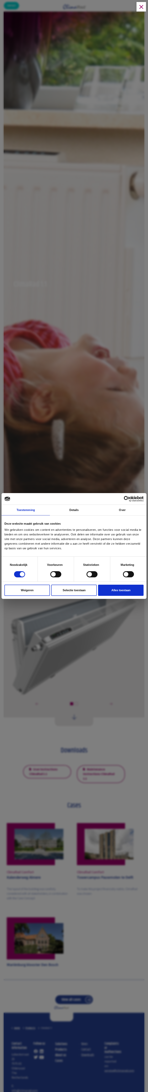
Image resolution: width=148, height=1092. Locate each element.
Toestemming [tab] (26, 510)
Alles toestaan (120, 590)
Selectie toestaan (74, 590)
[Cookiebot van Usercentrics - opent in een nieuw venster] (127, 499)
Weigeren (27, 590)
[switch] (55, 575)
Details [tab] (74, 510)
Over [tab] (122, 510)
